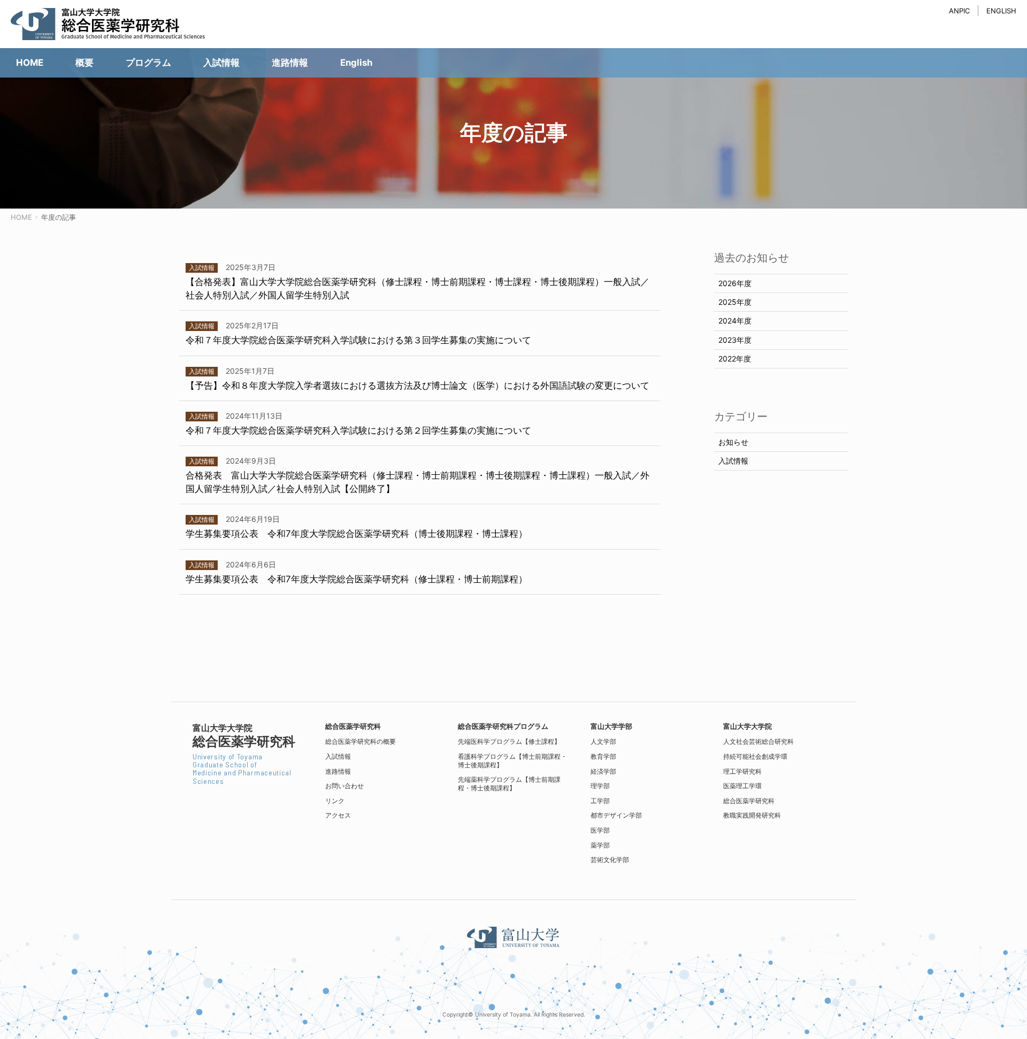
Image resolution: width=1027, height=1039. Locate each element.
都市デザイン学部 (616, 815)
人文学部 (603, 741)
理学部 (600, 786)
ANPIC (959, 10)
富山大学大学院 (747, 726)
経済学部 (603, 771)
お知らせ (733, 442)
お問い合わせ (344, 786)
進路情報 (338, 771)
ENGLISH (1001, 10)
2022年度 (734, 358)
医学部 (600, 830)
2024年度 (735, 320)
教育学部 (603, 756)
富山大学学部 (611, 726)
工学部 (600, 801)
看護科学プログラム (512, 760)
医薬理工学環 (742, 786)
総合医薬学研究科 (749, 801)
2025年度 (735, 301)
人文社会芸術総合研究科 (758, 741)
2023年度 (735, 339)
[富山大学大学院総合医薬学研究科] (118, 24)
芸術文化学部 (610, 860)
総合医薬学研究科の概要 (360, 741)
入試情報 (733, 460)
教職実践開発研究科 (752, 815)
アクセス (338, 815)
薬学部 (600, 845)
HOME (21, 217)
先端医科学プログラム (509, 741)
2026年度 (735, 283)
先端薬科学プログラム (509, 783)
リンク (334, 801)
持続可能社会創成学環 (755, 756)
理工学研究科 (742, 771)
